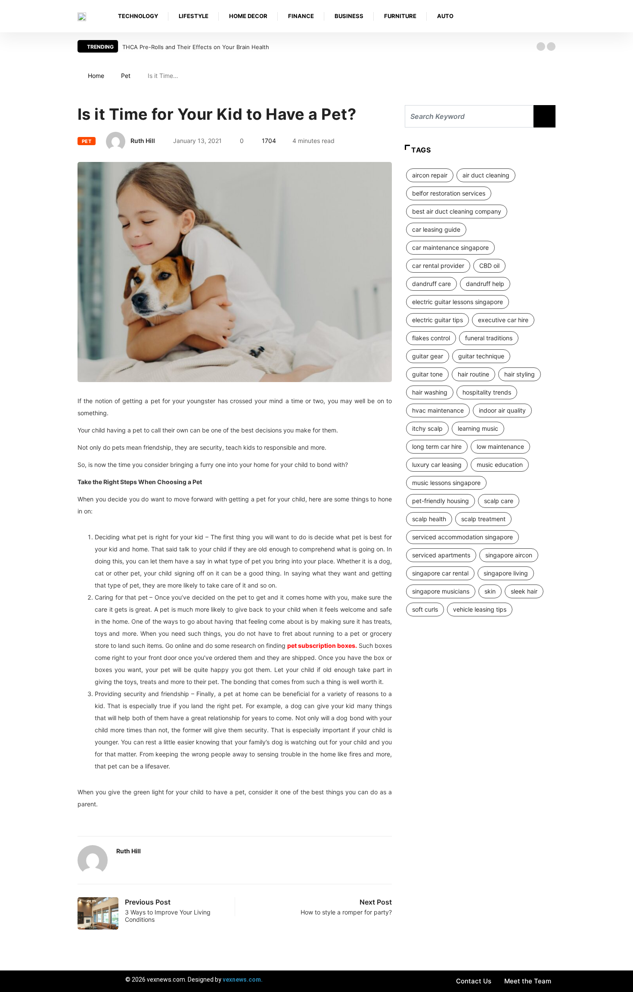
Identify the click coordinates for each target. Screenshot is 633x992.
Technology (138, 15)
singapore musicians (440, 591)
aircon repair (429, 175)
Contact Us (473, 981)
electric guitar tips (437, 319)
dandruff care (431, 283)
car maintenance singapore (450, 247)
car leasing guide (436, 229)
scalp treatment (483, 518)
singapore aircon (508, 555)
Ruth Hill (142, 140)
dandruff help (485, 283)
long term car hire (437, 446)
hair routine (473, 374)
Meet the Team (527, 981)
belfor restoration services (448, 193)
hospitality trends (486, 392)
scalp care (498, 500)
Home (96, 75)
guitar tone (427, 374)
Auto (445, 15)
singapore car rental (440, 573)
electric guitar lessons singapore (457, 301)
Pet (125, 75)
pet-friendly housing (440, 500)
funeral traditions (488, 338)
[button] (541, 46)
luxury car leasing (437, 464)
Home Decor (248, 15)
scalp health (429, 518)
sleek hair (524, 591)
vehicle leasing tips (479, 609)
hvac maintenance (438, 410)
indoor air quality (502, 410)
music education (500, 464)
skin (490, 591)
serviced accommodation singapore (462, 537)
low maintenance (500, 446)
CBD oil (489, 265)
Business (349, 15)
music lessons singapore (446, 482)
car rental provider (438, 265)
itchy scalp (427, 428)
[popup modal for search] (553, 16)
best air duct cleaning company (456, 211)
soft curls (425, 609)
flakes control (431, 338)
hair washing (429, 392)
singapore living (506, 573)
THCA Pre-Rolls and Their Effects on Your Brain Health (195, 47)
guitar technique (481, 356)
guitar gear (427, 356)
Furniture (400, 15)
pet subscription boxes (321, 645)
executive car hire (503, 319)
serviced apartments (441, 555)
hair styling (519, 374)
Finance (301, 15)
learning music (478, 428)
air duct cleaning (485, 175)
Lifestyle (193, 15)
